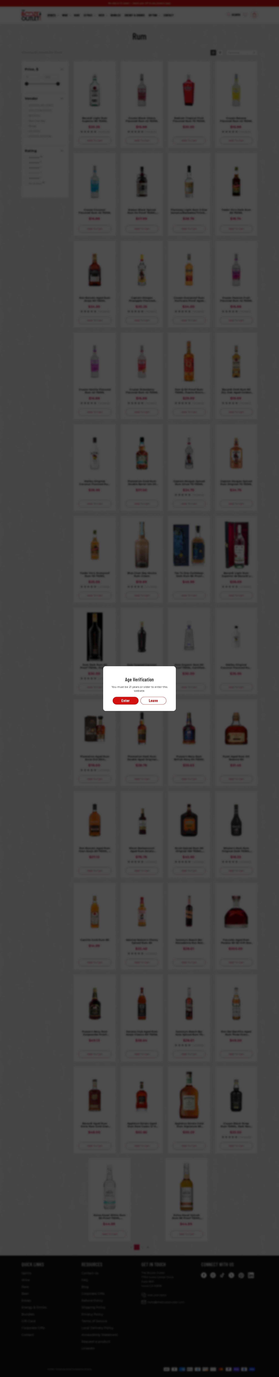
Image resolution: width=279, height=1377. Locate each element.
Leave (153, 700)
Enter (125, 700)
